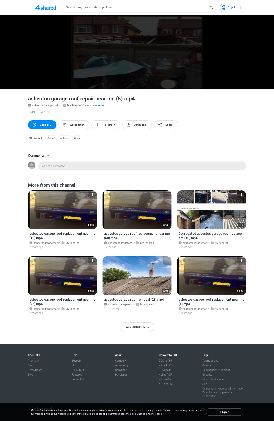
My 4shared (74, 105)
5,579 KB (45, 112)
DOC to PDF (165, 360)
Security (207, 374)
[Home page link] (45, 7)
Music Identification (213, 379)
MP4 (32, 112)
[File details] (62, 209)
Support (76, 360)
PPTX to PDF (166, 365)
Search (32, 365)
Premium (33, 360)
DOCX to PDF (166, 369)
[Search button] (211, 7)
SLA (204, 383)
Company (121, 360)
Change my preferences (149, 414)
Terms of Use (210, 360)
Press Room (35, 369)
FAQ (74, 365)
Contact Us (78, 379)
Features (77, 374)
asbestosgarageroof (45, 105)
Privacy (206, 365)
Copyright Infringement (216, 369)
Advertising (122, 365)
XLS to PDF (165, 374)
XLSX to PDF (166, 383)
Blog (30, 374)
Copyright (121, 369)
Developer (121, 374)
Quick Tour (78, 369)
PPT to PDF (165, 379)
